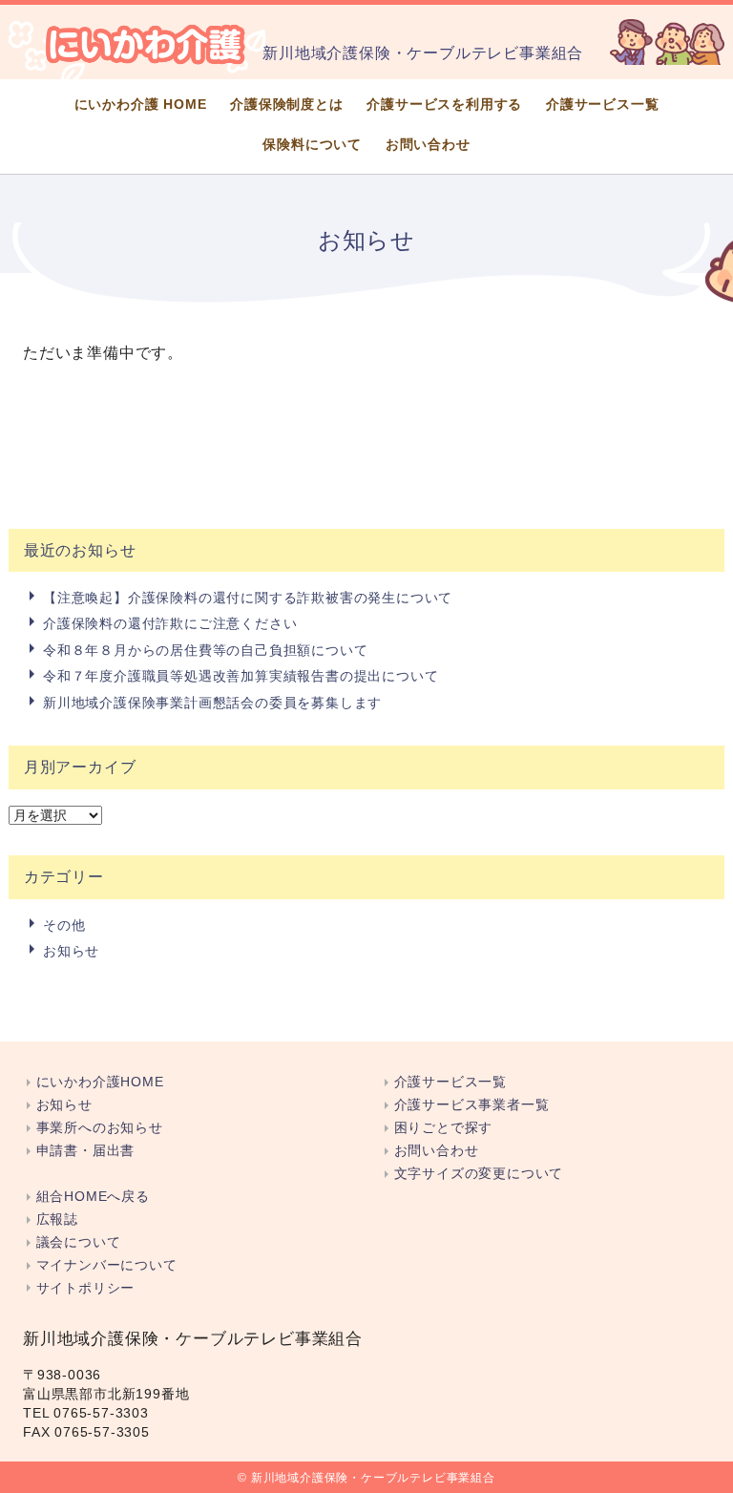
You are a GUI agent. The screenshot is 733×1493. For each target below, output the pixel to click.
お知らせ (71, 950)
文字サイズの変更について (478, 1174)
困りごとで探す (443, 1128)
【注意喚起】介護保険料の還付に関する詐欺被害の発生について (247, 597)
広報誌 (57, 1219)
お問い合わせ (428, 144)
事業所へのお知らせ (99, 1128)
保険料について (312, 144)
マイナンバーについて (107, 1265)
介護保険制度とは (286, 104)
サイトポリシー (85, 1288)
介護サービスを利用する (444, 104)
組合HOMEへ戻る (93, 1196)
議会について (78, 1242)
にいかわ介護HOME (100, 1082)
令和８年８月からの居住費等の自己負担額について (205, 650)
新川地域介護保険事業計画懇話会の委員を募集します (212, 702)
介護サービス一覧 (602, 104)
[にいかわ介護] (146, 44)
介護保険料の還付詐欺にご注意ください (170, 623)
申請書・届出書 (85, 1151)
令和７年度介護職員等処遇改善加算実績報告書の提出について (240, 675)
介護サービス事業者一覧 (471, 1105)
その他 (64, 925)
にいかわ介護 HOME (140, 104)
